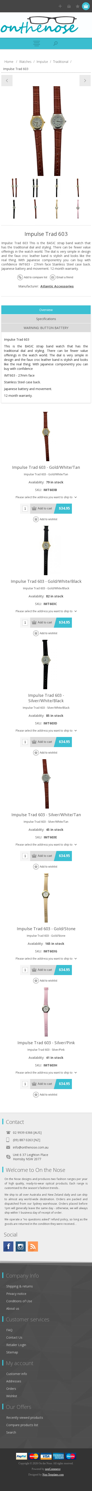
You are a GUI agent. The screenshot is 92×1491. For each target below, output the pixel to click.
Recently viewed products (24, 1417)
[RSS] (33, 1246)
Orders (11, 1388)
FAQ (9, 1330)
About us (12, 1308)
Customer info (16, 1374)
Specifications (46, 319)
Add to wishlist (48, 519)
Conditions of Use (19, 1301)
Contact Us (14, 1337)
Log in (69, 6)
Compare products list (22, 1425)
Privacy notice (16, 1293)
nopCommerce (53, 1469)
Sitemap (12, 1352)
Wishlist (11, 1396)
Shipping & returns (19, 1286)
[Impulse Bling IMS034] (85, 80)
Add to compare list (35, 277)
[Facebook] (8, 1246)
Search (11, 1432)
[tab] (46, 309)
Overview (46, 310)
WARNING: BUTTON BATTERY (46, 328)
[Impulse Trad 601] (7, 80)
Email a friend (64, 277)
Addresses (13, 1381)
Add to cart (45, 508)
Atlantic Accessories (57, 286)
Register (60, 6)
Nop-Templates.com (53, 1474)
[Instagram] (21, 1246)
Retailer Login (16, 1345)
